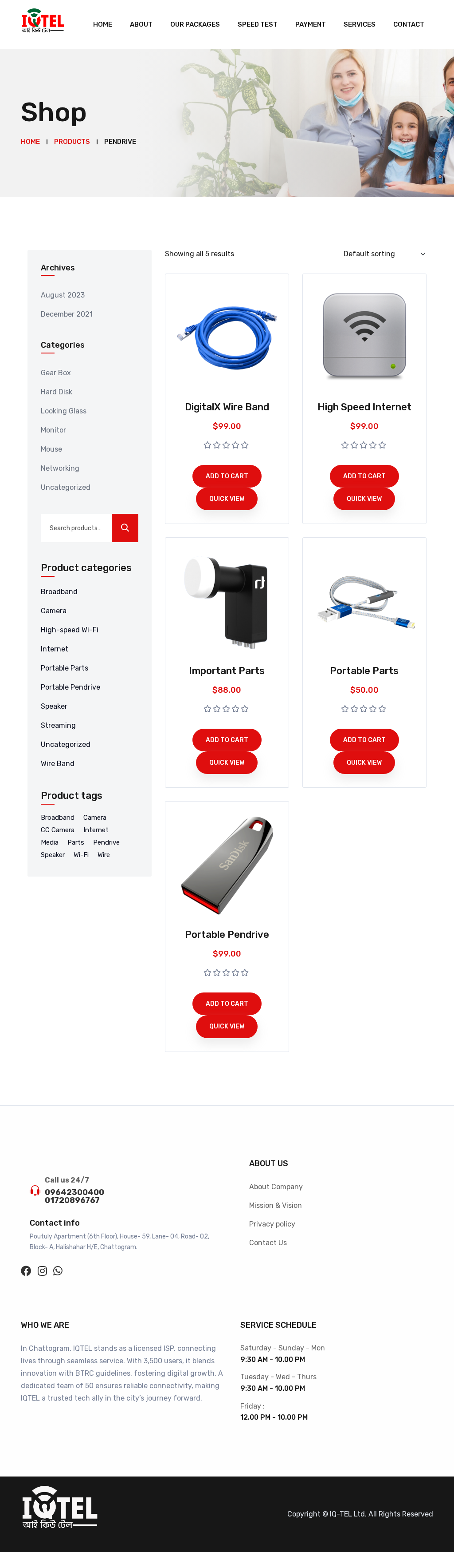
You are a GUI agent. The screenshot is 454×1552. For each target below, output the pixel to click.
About (141, 24)
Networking (60, 468)
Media (50, 842)
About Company (276, 1187)
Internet (54, 649)
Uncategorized (65, 487)
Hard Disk (56, 392)
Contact (408, 24)
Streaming (58, 725)
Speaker (54, 706)
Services (360, 24)
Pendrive (106, 842)
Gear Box (56, 373)
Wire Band (57, 763)
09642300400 (74, 1192)
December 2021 (67, 314)
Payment (310, 24)
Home (102, 24)
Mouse (51, 449)
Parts (75, 842)
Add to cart (227, 476)
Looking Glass (63, 411)
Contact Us (268, 1242)
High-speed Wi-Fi (69, 630)
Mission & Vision (275, 1205)
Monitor (53, 430)
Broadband (59, 591)
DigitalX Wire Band (227, 407)
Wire (104, 855)
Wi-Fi (81, 855)
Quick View (226, 499)
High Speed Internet (364, 407)
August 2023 (63, 295)
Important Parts (227, 671)
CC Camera (57, 830)
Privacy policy (272, 1224)
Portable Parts (64, 668)
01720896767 (72, 1200)
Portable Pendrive (70, 687)
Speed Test (258, 24)
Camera (54, 611)
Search (125, 528)
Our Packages (195, 24)
